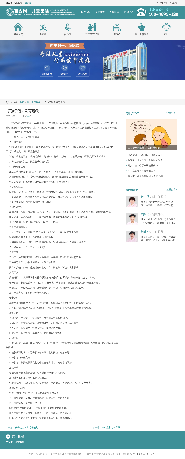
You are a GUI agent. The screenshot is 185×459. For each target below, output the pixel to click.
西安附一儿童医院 (15, 442)
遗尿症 (117, 34)
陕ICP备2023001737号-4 (145, 454)
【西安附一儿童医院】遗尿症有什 (145, 155)
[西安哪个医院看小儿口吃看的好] (151, 120)
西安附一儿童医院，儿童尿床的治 (145, 160)
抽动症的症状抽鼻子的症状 (142, 170)
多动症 (42, 34)
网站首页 (18, 34)
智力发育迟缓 (142, 34)
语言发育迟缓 (92, 34)
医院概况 (85, 12)
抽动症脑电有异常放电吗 (114, 427)
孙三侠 (153, 196)
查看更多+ (171, 113)
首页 (22, 102)
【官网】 (28, 3)
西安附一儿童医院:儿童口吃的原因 (145, 176)
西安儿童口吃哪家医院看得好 (143, 165)
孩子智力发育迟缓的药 (26, 427)
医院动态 (100, 12)
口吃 (166, 34)
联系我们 (128, 12)
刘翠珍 (153, 214)
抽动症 (67, 34)
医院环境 (114, 12)
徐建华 (152, 231)
